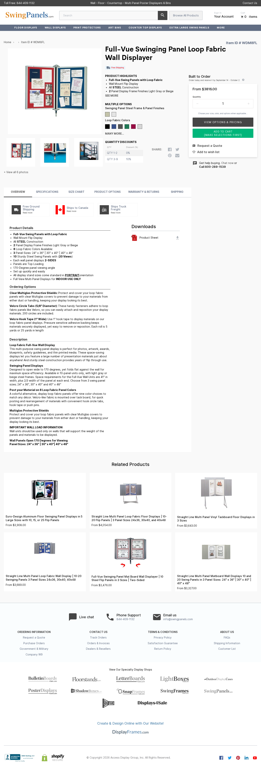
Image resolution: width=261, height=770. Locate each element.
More (221, 27)
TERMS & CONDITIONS (163, 632)
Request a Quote (34, 637)
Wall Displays (55, 27)
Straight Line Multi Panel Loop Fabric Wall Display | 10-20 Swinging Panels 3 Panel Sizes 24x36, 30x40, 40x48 (43, 578)
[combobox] (113, 15)
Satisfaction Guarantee (163, 643)
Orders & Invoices (98, 643)
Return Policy (162, 648)
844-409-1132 (26, 3)
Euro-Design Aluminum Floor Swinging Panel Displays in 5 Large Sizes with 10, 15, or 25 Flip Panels (44, 518)
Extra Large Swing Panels (189, 27)
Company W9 (34, 654)
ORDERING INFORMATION (34, 632)
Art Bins (114, 27)
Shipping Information (227, 643)
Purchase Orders (34, 643)
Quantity (197, 97)
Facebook (221, 757)
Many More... (114, 133)
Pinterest (238, 757)
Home (7, 42)
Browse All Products (186, 15)
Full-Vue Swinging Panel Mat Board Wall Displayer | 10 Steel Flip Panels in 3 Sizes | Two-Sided (127, 578)
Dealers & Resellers (98, 648)
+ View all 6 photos (16, 172)
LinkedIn (246, 757)
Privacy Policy (163, 637)
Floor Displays (25, 27)
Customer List (227, 648)
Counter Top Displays (145, 27)
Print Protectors (87, 27)
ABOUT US (227, 632)
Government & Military (34, 648)
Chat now (227, 163)
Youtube (255, 757)
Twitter (229, 757)
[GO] (162, 15)
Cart (243, 12)
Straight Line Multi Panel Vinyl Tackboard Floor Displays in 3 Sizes (216, 519)
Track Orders (98, 637)
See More (111, 95)
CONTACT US (98, 632)
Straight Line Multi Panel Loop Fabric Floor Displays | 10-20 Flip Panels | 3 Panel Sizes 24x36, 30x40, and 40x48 (129, 518)
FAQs (227, 637)
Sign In (217, 12)
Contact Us (250, 3)
